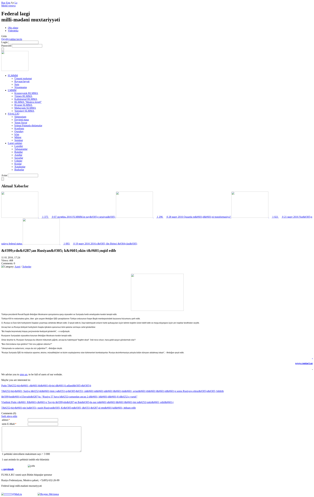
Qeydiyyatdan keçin (11, 39)
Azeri (17, 266)
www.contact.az (304, 363)
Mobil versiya (8, 5)
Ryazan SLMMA (23, 105)
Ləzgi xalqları (15, 143)
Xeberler (26, 266)
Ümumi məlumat (23, 78)
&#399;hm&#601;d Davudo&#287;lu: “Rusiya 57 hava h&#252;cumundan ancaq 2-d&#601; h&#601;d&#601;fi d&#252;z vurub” (69, 396)
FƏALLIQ (13, 113)
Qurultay (19, 131)
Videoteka (13, 30)
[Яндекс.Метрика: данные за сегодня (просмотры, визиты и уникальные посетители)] (48, 494)
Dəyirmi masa (21, 119)
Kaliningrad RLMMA (25, 99)
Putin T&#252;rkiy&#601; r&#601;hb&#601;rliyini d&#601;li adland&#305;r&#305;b (46, 385)
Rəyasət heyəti (21, 81)
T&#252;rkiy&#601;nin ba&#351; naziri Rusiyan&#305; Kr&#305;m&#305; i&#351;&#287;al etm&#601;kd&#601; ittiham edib (68, 407)
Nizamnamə (20, 87)
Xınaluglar (19, 166)
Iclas (16, 134)
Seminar (18, 140)
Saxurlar (18, 157)
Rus (3, 2)
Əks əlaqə (13, 27)
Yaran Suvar (20, 122)
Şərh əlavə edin (9, 416)
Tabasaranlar (20, 149)
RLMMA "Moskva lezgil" (28, 102)
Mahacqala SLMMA (25, 107)
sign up (23, 374)
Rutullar (18, 152)
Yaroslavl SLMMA (24, 110)
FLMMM (13, 75)
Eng (8, 2)
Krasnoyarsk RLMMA (26, 93)
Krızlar (18, 163)
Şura (16, 84)
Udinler (18, 160)
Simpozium (20, 116)
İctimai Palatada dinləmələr (28, 125)
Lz (16, 2)
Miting (17, 137)
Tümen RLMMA (23, 96)
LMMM (12, 90)
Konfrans (19, 128)
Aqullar (18, 155)
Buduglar (19, 169)
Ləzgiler (18, 146)
